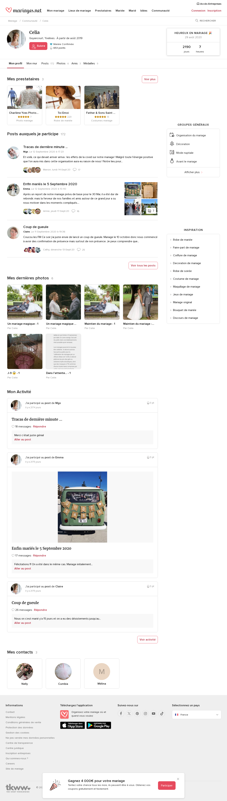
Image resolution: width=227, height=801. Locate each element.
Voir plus (150, 79)
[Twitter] (129, 713)
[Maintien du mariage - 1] (102, 302)
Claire (26, 231)
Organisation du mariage (191, 135)
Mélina (102, 683)
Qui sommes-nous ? (17, 758)
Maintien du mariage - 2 (138, 324)
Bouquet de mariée (184, 310)
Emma (26, 188)
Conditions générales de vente (23, 722)
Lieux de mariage (79, 10)
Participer (167, 785)
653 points (59, 47)
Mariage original (182, 302)
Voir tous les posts (143, 265)
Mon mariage (55, 10)
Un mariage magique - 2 (61, 324)
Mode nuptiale (184, 153)
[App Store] (72, 728)
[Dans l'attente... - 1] (63, 351)
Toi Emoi (63, 113)
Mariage (12, 20)
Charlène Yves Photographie (24, 113)
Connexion (198, 10)
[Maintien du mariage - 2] (140, 302)
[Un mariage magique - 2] (63, 302)
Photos (61, 63)
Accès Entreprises (210, 3)
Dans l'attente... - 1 (58, 373)
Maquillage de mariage (186, 286)
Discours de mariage (185, 318)
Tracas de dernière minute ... (45, 147)
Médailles (89, 63)
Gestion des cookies (17, 732)
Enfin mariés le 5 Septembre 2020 (50, 184)
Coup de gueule (35, 227)
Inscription (214, 10)
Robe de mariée (182, 240)
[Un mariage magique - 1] (25, 302)
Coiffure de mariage (185, 255)
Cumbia (63, 684)
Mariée (120, 10)
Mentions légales (15, 717)
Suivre (40, 46)
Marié (132, 10)
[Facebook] (121, 713)
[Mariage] (24, 11)
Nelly (24, 684)
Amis (74, 63)
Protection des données (19, 727)
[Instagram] (145, 713)
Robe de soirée (182, 271)
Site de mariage (15, 768)
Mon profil (15, 63)
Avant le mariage (186, 161)
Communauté (161, 10)
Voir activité (148, 639)
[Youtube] (153, 713)
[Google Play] (98, 728)
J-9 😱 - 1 (13, 373)
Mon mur (32, 63)
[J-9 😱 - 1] (25, 351)
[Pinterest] (137, 713)
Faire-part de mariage (186, 247)
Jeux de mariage (183, 294)
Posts (45, 63)
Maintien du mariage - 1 (100, 324)
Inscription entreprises (18, 753)
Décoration (183, 144)
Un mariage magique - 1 (22, 324)
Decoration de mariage (187, 263)
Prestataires (103, 10)
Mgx (25, 151)
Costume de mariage (186, 279)
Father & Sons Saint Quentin (101, 113)
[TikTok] (161, 713)
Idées (143, 10)
